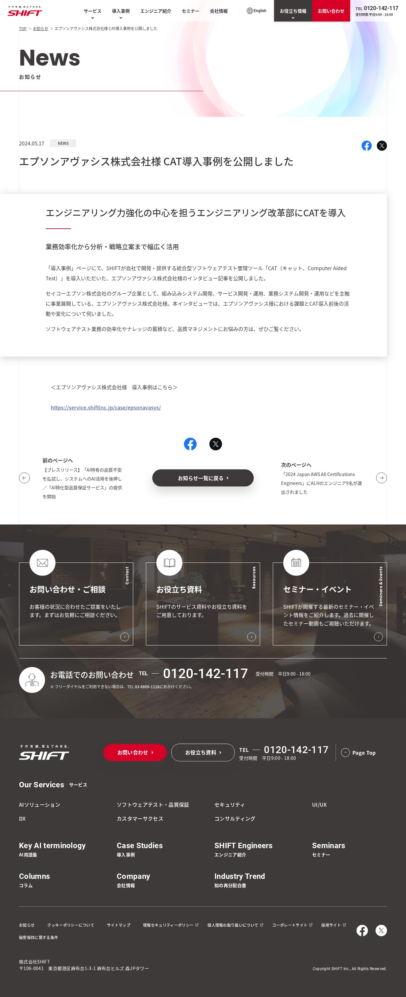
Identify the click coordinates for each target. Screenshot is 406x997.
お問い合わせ (331, 11)
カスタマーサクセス (140, 818)
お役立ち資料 (200, 752)
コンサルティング (235, 818)
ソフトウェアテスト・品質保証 (153, 804)
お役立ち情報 (293, 11)
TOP (23, 28)
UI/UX (319, 804)
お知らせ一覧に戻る (201, 478)
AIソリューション (39, 804)
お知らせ (40, 28)
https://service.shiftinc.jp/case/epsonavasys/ (106, 407)
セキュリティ (229, 804)
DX (22, 818)
